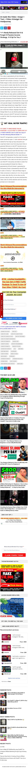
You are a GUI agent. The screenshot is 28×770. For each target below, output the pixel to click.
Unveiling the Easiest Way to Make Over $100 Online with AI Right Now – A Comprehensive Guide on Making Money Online (13, 508)
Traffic (23, 282)
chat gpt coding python (7, 336)
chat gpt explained (19, 336)
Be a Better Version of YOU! (14, 708)
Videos (7, 12)
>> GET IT (24, 2)
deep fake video (4, 351)
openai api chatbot (5, 358)
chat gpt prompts (5, 341)
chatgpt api (15, 341)
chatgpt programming (16, 343)
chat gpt (14, 331)
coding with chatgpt (6, 348)
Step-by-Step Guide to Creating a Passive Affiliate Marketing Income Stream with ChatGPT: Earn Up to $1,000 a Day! (12, 419)
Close (26, 2)
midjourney (4, 356)
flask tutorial (4, 353)
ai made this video (5, 331)
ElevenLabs (13, 351)
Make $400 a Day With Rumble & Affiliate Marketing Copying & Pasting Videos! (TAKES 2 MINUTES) (17, 736)
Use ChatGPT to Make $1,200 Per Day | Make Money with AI (17, 701)
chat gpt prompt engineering (8, 338)
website (20, 139)
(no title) (2, 746)
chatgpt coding (5, 343)
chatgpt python (16, 346)
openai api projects (17, 358)
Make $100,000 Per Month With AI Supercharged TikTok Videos (16, 693)
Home (3, 12)
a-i (20, 173)
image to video (14, 353)
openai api (12, 356)
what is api (19, 363)
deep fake (20, 348)
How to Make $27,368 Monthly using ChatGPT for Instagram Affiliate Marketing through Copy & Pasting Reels (13, 396)
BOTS (13, 212)
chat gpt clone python (16, 333)
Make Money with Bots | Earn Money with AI (14, 766)
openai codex (4, 361)
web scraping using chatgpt (7, 363)
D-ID (15, 348)
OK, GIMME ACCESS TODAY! (14, 318)
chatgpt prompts (5, 346)
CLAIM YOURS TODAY (14, 555)
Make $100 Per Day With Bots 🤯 (15, 719)
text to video (13, 361)
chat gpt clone (4, 333)
